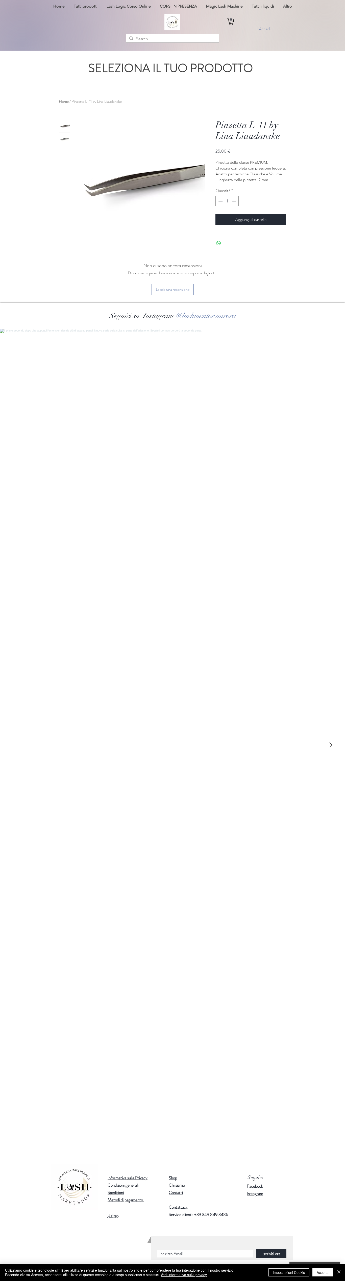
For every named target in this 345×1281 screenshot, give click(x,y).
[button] (231, 21)
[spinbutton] (227, 201)
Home (64, 101)
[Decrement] (220, 201)
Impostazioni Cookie (289, 1272)
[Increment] (234, 201)
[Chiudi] (339, 1272)
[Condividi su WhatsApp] (219, 243)
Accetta (323, 1272)
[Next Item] (330, 745)
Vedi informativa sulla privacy (184, 1274)
